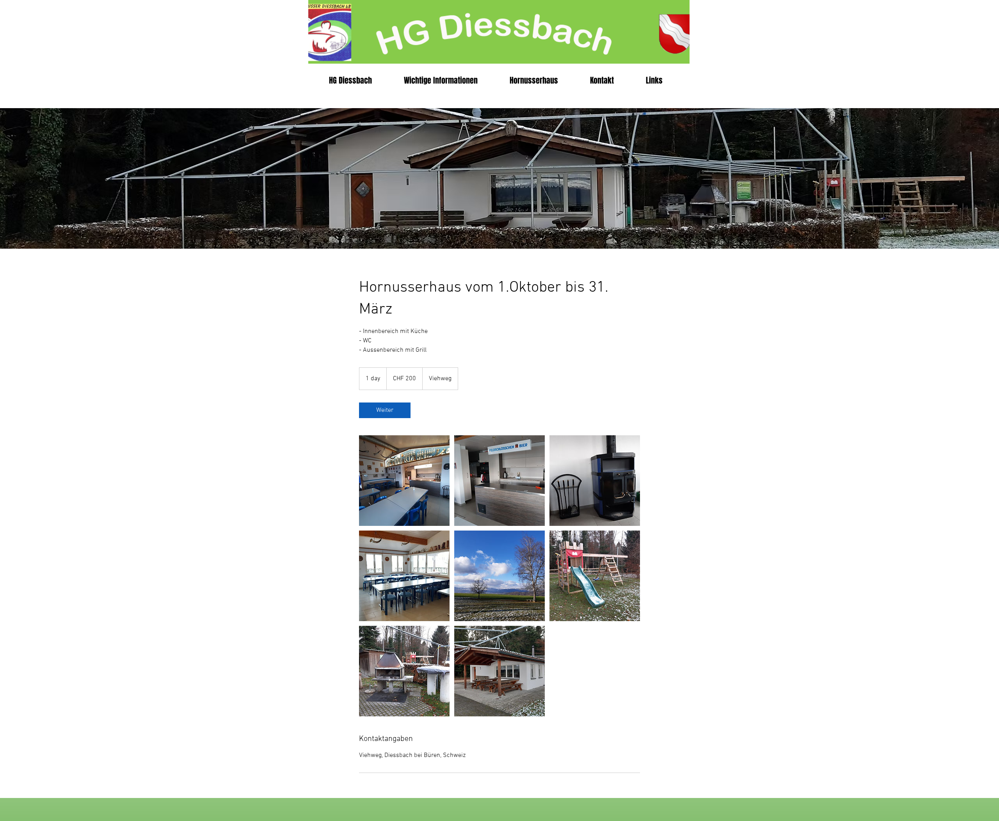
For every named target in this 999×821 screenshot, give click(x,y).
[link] (385, 410)
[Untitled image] (404, 480)
